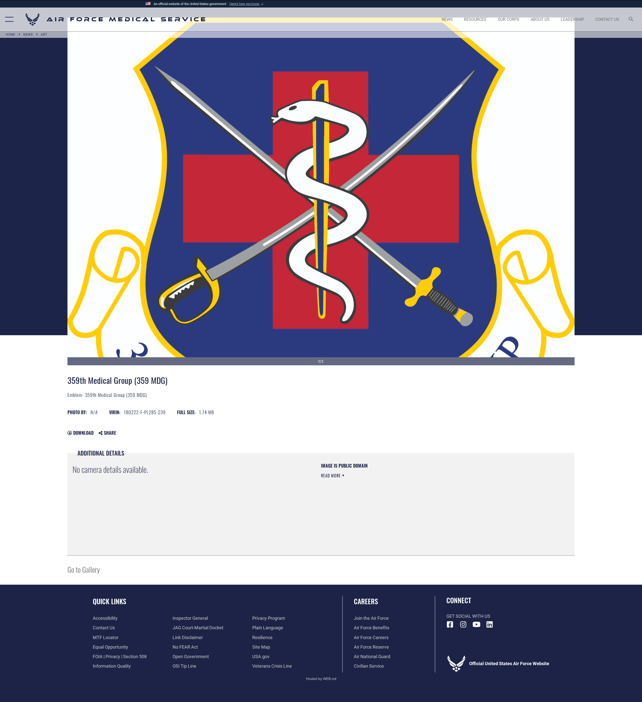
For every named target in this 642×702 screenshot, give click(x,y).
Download (83, 432)
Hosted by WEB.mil (321, 679)
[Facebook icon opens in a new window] (450, 624)
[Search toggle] (631, 19)
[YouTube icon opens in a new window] (476, 624)
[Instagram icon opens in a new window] (463, 624)
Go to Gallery (83, 569)
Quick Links (109, 601)
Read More (331, 476)
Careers (366, 601)
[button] (247, 4)
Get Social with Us (468, 616)
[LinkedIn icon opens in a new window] (489, 624)
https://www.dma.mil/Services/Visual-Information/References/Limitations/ (380, 500)
